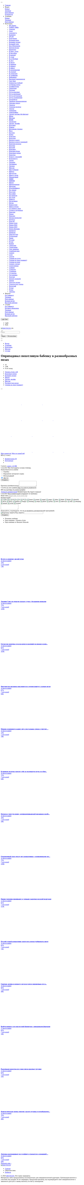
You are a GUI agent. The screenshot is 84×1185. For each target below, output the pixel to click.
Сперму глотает (14, 264)
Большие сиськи (14, 42)
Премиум (12, 231)
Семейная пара (14, 251)
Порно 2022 (13, 225)
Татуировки (13, 275)
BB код (3, 490)
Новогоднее (13, 205)
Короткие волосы (15, 144)
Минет (11, 182)
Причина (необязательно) (10, 486)
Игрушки (12, 125)
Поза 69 (11, 221)
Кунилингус (13, 158)
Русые (11, 242)
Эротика (12, 292)
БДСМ (11, 36)
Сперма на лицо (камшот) (18, 260)
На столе (12, 197)
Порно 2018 (13, 223)
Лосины (12, 166)
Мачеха (11, 171)
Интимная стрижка (15, 129)
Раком (11, 238)
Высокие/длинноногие (17, 79)
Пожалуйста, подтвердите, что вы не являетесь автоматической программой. (28, 511)
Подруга (12, 219)
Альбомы (8, 345)
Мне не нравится (18, 453)
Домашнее (12, 110)
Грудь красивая (14, 92)
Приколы (12, 232)
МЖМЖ (12, 181)
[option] (3, 336)
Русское (11, 240)
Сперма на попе (14, 262)
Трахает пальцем (15, 279)
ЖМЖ (11, 120)
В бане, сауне (13, 51)
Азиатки (12, 29)
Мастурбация (13, 170)
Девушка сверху (14, 103)
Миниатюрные (14, 184)
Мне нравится (6, 453)
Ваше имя (4, 496)
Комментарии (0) (11, 459)
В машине (12, 64)
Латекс (11, 160)
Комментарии (22, 492)
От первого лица (15, 208)
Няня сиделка (14, 206)
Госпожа (12, 90)
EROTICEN (10, 1176)
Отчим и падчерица (16, 210)
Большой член (14, 44)
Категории (8, 347)
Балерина (12, 35)
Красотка (12, 155)
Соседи (11, 256)
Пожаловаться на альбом (9, 470)
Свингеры (12, 245)
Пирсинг (12, 216)
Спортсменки (14, 266)
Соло (11, 255)
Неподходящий (8, 476)
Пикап (11, 214)
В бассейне (13, 53)
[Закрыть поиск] (2, 330)
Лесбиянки (13, 164)
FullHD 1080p (14, 27)
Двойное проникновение (18, 101)
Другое (5, 478)
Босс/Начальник (14, 46)
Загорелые (12, 121)
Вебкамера (12, 77)
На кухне (12, 192)
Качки (11, 134)
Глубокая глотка (14, 85)
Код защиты (19, 513)
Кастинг (12, 133)
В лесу (11, 60)
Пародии (12, 212)
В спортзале (13, 73)
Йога (10, 131)
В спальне (12, 72)
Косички (12, 146)
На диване (12, 190)
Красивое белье (14, 151)
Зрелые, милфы (14, 123)
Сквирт (11, 253)
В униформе (13, 75)
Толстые (12, 277)
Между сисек (13, 175)
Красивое (12, 149)
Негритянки (13, 201)
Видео (7, 343)
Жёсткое (12, 118)
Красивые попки (15, 153)
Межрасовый (13, 177)
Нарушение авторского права (13, 474)
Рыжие (11, 243)
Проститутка (13, 234)
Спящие (12, 267)
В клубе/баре (13, 59)
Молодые (12, 186)
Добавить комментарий (9, 492)
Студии (7, 351)
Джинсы (12, 105)
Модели (7, 349)
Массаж (11, 168)
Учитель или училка (16, 284)
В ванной (12, 55)
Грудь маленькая (14, 94)
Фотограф (12, 286)
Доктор (11, 109)
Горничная (12, 88)
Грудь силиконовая (15, 97)
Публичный (13, 236)
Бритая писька (14, 48)
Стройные (12, 271)
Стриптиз (12, 269)
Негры (11, 203)
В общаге (12, 66)
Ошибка (6, 472)
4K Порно (12, 25)
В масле (12, 62)
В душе (11, 57)
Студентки (12, 273)
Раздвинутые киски (12, 383)
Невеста (12, 199)
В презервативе (14, 70)
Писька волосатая (15, 218)
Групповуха (13, 99)
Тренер (11, 280)
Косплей (12, 147)
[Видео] (1, 334)
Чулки (11, 290)
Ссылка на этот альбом (9, 487)
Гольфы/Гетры (14, 86)
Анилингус (13, 33)
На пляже (12, 194)
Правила (8, 1172)
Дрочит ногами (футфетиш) (18, 114)
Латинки (12, 162)
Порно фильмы (14, 229)
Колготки (12, 138)
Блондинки (13, 38)
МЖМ (11, 179)
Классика (12, 136)
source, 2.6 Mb (12, 466)
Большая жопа (14, 40)
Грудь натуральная (15, 96)
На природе (13, 195)
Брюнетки (12, 49)
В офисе (12, 68)
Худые (11, 288)
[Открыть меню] (1, 2)
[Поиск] (1, 338)
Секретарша (13, 247)
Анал (11, 31)
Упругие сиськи (14, 282)
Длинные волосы (15, 107)
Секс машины (14, 249)
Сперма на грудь (15, 258)
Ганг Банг (12, 81)
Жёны (11, 116)
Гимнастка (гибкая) (16, 83)
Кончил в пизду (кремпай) (18, 142)
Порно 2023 (13, 227)
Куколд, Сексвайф (15, 157)
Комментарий (5, 498)
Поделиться (9, 460)
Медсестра (12, 173)
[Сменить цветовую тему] (1, 340)
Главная (7, 5)
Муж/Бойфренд (14, 188)
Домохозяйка (13, 112)
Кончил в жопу (14, 140)
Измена (11, 127)
